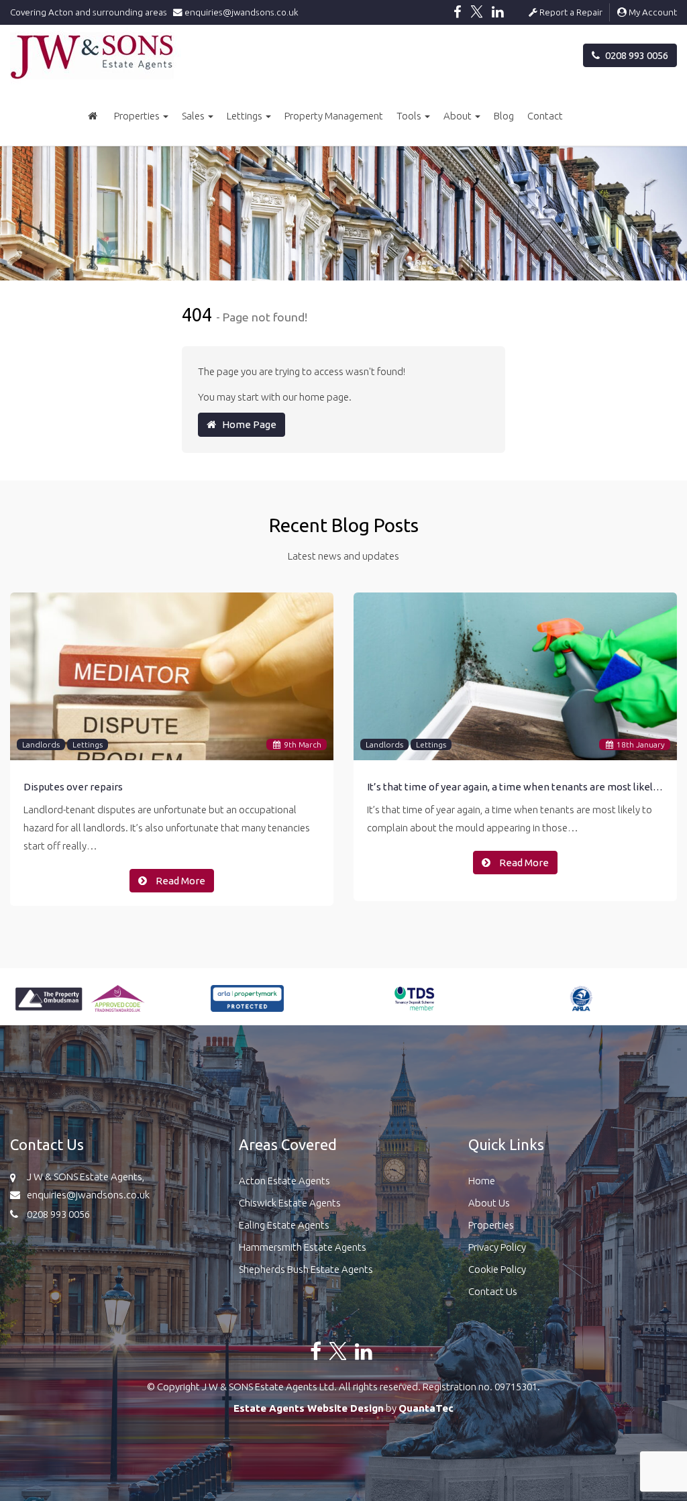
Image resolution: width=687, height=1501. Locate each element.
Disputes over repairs (73, 786)
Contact (545, 115)
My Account (652, 12)
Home (481, 1180)
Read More (179, 880)
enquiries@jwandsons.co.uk (240, 12)
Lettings (245, 115)
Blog (504, 115)
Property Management (333, 115)
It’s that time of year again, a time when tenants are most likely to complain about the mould (515, 786)
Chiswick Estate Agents (290, 1202)
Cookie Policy (497, 1269)
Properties (138, 115)
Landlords (41, 744)
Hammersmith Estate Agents (302, 1247)
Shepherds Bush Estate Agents (306, 1269)
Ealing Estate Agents (284, 1225)
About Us (489, 1202)
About (458, 115)
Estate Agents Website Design (308, 1408)
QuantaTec (426, 1408)
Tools (410, 115)
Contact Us (492, 1291)
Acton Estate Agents (284, 1180)
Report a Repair (569, 12)
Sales (194, 115)
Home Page (246, 424)
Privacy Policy (497, 1247)
